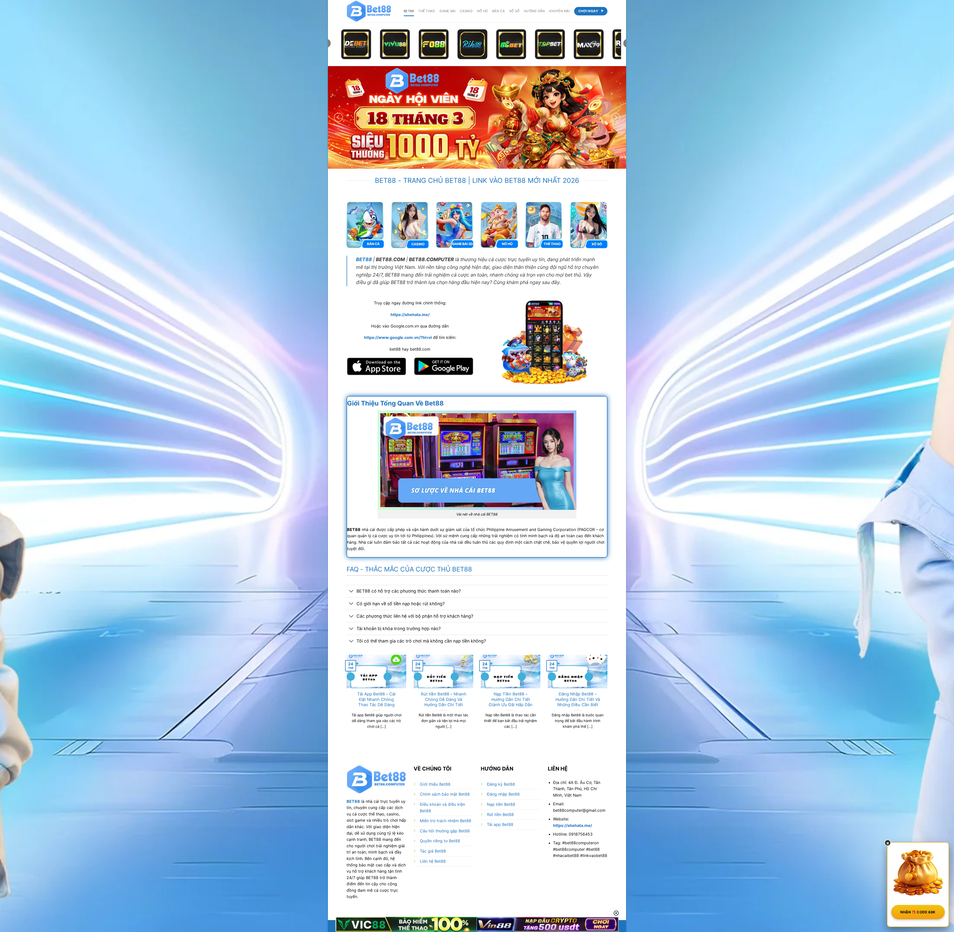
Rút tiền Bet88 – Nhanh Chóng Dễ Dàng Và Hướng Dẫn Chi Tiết (443, 699)
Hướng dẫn (534, 11)
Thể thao (426, 11)
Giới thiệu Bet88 (435, 784)
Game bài (447, 11)
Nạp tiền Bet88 (501, 804)
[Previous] (338, 117)
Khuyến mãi (559, 11)
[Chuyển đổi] (351, 591)
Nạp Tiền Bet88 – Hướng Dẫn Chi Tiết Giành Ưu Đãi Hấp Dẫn (510, 699)
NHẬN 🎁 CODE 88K (917, 912)
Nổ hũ (482, 11)
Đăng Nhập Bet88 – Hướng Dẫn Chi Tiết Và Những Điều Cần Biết (578, 699)
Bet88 (409, 11)
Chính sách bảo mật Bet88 (445, 794)
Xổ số (514, 11)
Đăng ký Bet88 (501, 784)
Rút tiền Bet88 (500, 814)
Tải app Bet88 (500, 824)
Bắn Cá (498, 11)
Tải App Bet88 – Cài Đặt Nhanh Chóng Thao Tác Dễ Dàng (376, 699)
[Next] (615, 117)
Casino (466, 11)
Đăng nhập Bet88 (503, 794)
